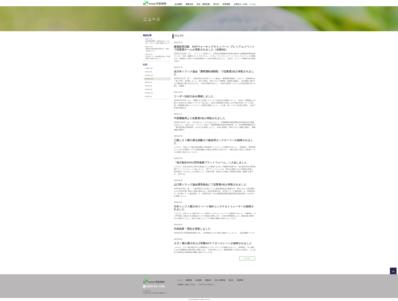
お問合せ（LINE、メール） (245, 4)
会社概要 (178, 4)
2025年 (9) (148, 72)
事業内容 (189, 4)
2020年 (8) (148, 89)
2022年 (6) (148, 82)
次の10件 (247, 258)
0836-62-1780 (155, 286)
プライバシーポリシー (207, 284)
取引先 (216, 4)
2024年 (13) (149, 75)
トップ (180, 280)
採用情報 (226, 4)
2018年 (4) (148, 96)
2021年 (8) (148, 86)
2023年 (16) (149, 79)
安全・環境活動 (203, 4)
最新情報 (189, 280)
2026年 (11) (149, 68)
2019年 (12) (149, 93)
